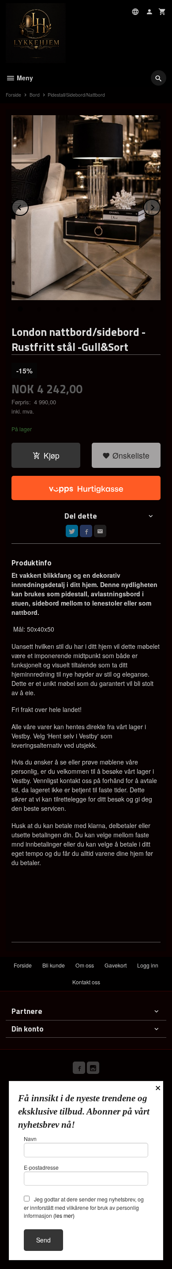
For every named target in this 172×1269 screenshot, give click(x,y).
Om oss (84, 965)
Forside (13, 94)
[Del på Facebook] (86, 531)
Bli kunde (53, 965)
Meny (24, 77)
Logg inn (147, 965)
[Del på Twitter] (72, 531)
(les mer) (64, 1215)
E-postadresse (41, 1167)
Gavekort (116, 965)
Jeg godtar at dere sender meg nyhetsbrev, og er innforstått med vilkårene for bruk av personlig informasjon (84, 1207)
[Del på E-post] (100, 531)
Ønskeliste (130, 455)
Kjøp (52, 455)
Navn (30, 1138)
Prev (28, 206)
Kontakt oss (86, 982)
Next (160, 206)
